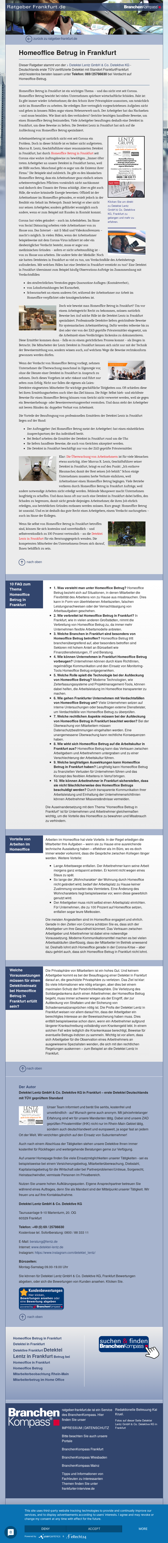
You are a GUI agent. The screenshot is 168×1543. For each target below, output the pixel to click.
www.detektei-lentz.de (47, 1247)
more (143, 1529)
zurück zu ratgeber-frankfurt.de (55, 38)
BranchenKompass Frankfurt (82, 1449)
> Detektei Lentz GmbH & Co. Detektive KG (98, 65)
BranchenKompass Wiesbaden (84, 1457)
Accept (94, 1529)
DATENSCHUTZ (96, 1427)
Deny (45, 1529)
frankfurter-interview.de (78, 1488)
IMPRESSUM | (73, 1427)
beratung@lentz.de (44, 1241)
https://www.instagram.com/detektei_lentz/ (65, 1252)
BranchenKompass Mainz (80, 1465)
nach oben (34, 561)
